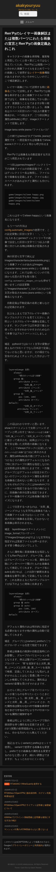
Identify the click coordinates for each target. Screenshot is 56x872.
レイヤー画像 (37, 72)
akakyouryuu (28, 5)
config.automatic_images (18, 230)
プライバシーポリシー (22, 845)
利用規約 (39, 845)
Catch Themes (36, 868)
